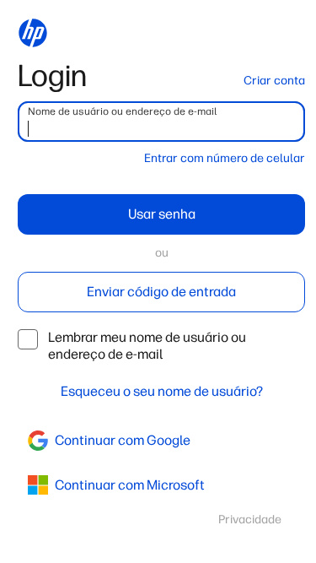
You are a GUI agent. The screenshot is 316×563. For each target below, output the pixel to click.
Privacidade (249, 519)
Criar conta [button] (274, 80)
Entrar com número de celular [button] (224, 158)
